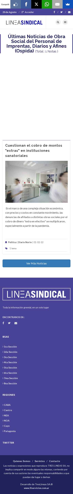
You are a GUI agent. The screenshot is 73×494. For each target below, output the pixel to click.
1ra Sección (10, 346)
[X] (36, 4)
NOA (7, 420)
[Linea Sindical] (24, 22)
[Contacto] (69, 12)
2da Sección (10, 351)
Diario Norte (25, 242)
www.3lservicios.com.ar (36, 488)
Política (12, 242)
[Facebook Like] (15, 4)
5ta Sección (10, 367)
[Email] (57, 4)
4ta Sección (10, 362)
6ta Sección (10, 372)
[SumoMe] (68, 4)
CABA (7, 404)
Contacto (54, 461)
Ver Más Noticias (36, 263)
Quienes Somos (21, 461)
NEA (6, 415)
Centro (8, 410)
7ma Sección (11, 378)
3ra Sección (10, 357)
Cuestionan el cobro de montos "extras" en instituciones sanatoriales (33, 150)
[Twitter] (63, 12)
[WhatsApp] (47, 4)
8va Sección (10, 383)
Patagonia (10, 431)
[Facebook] (56, 12)
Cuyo (7, 425)
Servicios (40, 461)
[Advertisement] (36, 95)
